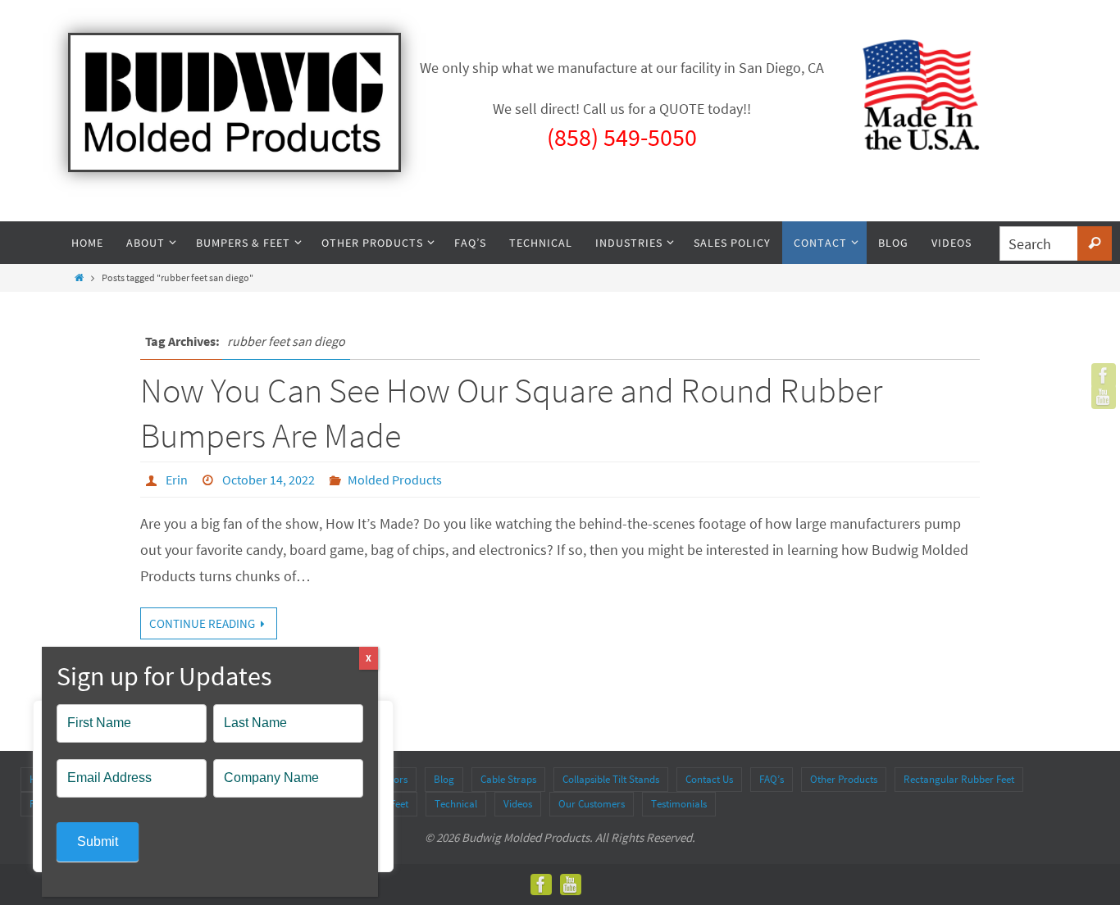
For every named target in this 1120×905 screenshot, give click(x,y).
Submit (97, 841)
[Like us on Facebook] (1103, 375)
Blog (444, 779)
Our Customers (591, 804)
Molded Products (395, 479)
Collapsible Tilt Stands (610, 779)
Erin (177, 479)
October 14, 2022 (268, 479)
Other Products (843, 779)
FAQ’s (771, 779)
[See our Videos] (1103, 396)
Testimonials (679, 804)
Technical (456, 804)
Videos (517, 804)
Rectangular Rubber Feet (959, 779)
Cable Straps (508, 779)
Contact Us (709, 779)
